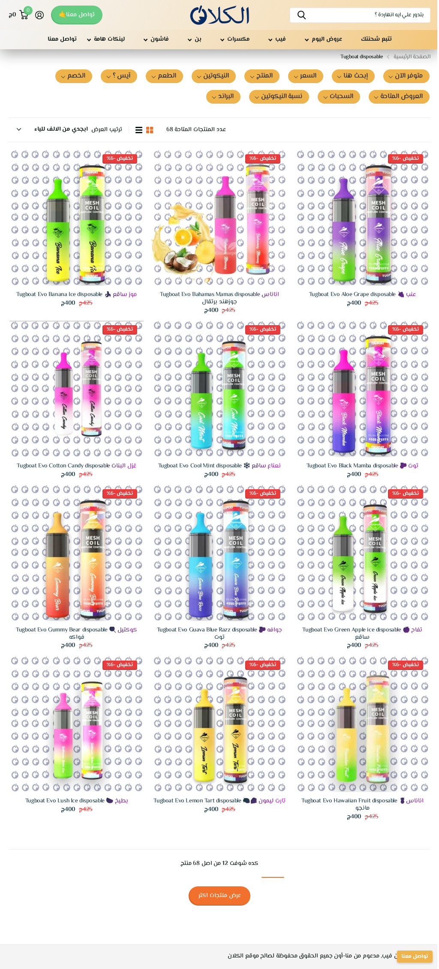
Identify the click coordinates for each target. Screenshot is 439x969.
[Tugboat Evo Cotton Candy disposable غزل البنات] (76, 389)
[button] (406, 76)
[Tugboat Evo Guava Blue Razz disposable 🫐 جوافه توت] (219, 553)
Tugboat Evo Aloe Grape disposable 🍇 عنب (362, 295)
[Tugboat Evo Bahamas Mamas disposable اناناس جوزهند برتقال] (219, 218)
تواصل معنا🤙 (77, 15)
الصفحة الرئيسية (412, 57)
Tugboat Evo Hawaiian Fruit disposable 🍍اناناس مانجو (362, 805)
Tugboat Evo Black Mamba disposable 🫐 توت (362, 466)
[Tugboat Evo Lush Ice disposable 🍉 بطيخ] (76, 724)
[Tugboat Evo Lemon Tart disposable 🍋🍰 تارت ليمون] (219, 724)
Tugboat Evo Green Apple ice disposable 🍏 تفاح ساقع (362, 634)
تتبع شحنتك (376, 39)
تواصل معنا (62, 39)
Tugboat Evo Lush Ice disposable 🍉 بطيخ (76, 801)
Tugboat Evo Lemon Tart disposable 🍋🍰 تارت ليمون (219, 801)
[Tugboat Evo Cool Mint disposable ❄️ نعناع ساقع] (219, 389)
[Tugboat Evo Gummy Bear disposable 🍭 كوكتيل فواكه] (76, 553)
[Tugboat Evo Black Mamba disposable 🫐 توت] (362, 389)
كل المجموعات (323, 39)
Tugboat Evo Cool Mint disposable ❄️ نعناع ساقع (219, 466)
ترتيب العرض (106, 130)
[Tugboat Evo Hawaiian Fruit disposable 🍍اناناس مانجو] (362, 724)
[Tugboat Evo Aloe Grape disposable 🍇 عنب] (362, 218)
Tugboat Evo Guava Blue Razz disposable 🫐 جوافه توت (220, 634)
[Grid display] (149, 130)
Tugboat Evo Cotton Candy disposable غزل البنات (76, 466)
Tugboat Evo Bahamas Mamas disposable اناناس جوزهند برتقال (219, 298)
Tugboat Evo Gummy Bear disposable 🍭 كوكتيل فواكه (76, 634)
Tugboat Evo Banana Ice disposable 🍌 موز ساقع (76, 295)
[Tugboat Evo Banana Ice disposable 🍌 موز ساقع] (76, 218)
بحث (301, 15)
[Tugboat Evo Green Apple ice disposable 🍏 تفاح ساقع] (362, 553)
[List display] (138, 130)
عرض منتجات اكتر (219, 895)
